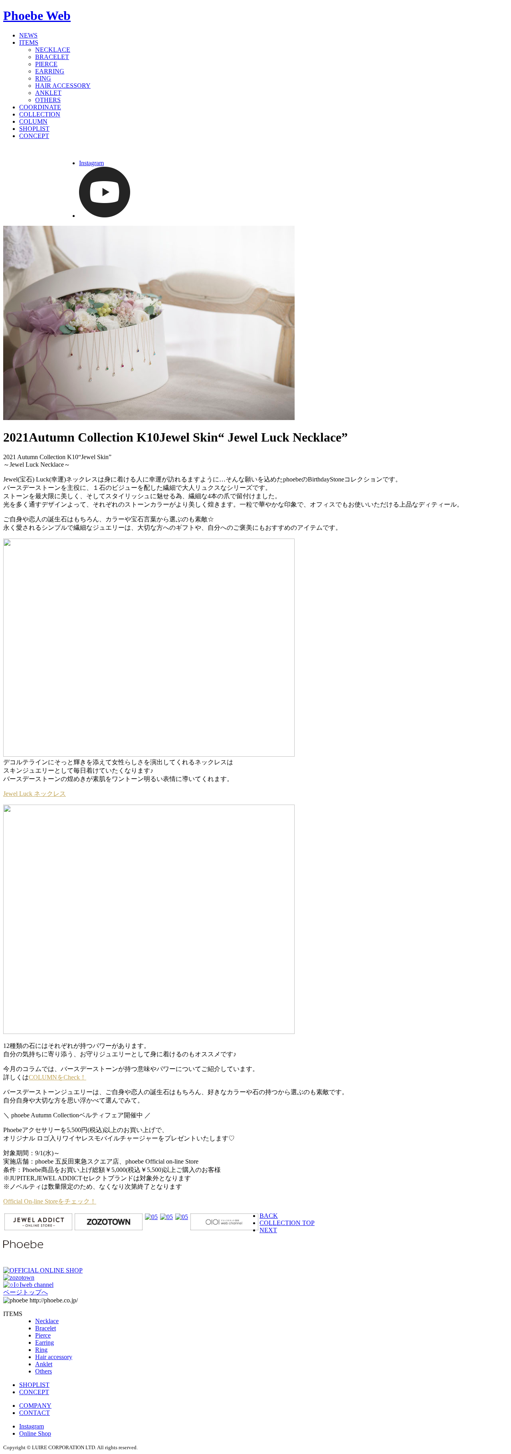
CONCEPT (34, 135)
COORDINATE (40, 107)
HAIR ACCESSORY (63, 85)
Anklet (43, 1364)
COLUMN (33, 121)
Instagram (91, 163)
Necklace (47, 1321)
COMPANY (35, 1405)
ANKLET (48, 92)
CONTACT (34, 1412)
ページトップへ (25, 1292)
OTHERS (48, 100)
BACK (268, 1215)
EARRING (49, 71)
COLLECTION (39, 114)
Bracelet (45, 1328)
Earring (44, 1342)
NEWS (28, 35)
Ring (41, 1349)
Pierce (43, 1335)
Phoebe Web (37, 15)
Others (43, 1371)
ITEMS (28, 42)
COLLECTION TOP (287, 1222)
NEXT (268, 1230)
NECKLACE (52, 49)
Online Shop (35, 1433)
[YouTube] (104, 215)
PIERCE (46, 64)
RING (43, 78)
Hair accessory (53, 1356)
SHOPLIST (34, 128)
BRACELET (52, 56)
